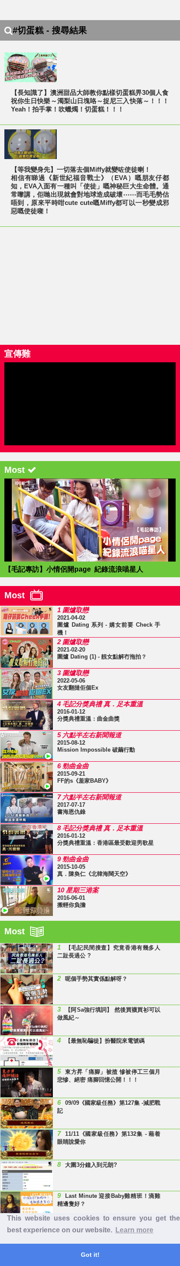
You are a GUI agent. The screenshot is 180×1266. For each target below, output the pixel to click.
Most (17, 595)
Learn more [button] (134, 1230)
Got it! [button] (90, 1254)
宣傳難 (17, 353)
